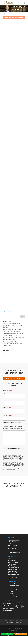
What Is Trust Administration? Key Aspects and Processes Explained (13, 23)
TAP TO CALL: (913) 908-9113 (14, 378)
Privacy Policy (19, 620)
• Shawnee (11, 595)
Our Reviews (9, 622)
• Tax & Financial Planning (14, 572)
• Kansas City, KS (13, 596)
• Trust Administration (13, 567)
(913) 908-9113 (12, 548)
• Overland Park (13, 589)
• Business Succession (13, 574)
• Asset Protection (12, 571)
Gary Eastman (11, 26)
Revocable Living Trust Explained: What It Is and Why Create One (13, 140)
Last (4, 400)
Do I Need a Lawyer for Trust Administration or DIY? (12, 169)
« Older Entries (6, 311)
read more (7, 44)
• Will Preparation (11, 559)
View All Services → (13, 577)
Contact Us (18, 622)
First (4, 393)
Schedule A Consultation (14, 552)
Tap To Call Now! (8, 634)
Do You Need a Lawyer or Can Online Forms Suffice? (13, 81)
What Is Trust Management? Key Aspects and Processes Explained (12, 199)
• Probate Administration (13, 569)
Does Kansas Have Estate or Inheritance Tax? (12, 257)
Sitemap (11, 620)
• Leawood (11, 588)
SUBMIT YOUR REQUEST (14, 448)
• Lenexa (11, 593)
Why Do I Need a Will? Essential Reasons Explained (13, 110)
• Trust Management (12, 565)
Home (6, 14)
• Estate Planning (11, 560)
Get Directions (21, 634)
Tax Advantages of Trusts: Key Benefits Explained (13, 229)
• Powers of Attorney (12, 562)
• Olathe (11, 591)
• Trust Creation (11, 564)
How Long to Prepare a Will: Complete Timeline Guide (12, 52)
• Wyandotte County (14, 585)
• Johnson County (13, 583)
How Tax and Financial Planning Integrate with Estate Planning (13, 284)
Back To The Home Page (14, 18)
